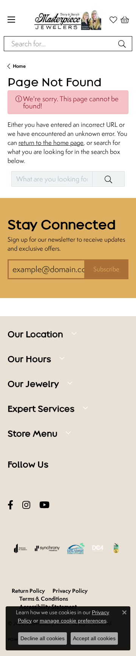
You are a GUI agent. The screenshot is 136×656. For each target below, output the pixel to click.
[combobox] (59, 44)
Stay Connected (62, 224)
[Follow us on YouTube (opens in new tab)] (44, 505)
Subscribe (106, 269)
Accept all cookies (94, 638)
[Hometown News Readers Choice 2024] (116, 548)
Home (19, 66)
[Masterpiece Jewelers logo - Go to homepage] (68, 20)
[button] (124, 19)
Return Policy (28, 591)
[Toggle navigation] (11, 19)
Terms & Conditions (43, 599)
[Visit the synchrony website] (47, 548)
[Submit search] (123, 44)
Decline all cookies (42, 638)
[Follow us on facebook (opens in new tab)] (10, 505)
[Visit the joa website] (20, 548)
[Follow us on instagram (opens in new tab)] (26, 505)
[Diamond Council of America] (98, 548)
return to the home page (51, 143)
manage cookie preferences (73, 621)
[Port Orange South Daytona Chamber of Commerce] (75, 548)
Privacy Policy (70, 591)
